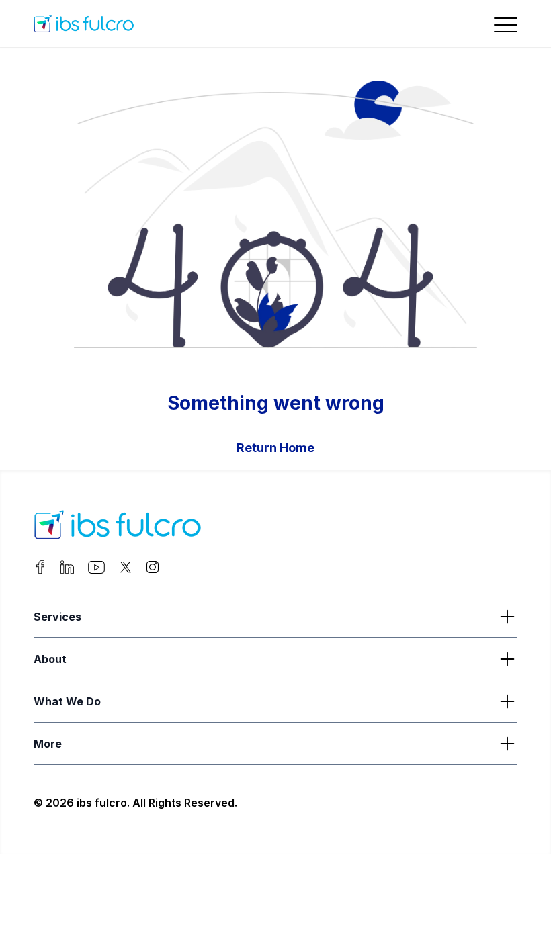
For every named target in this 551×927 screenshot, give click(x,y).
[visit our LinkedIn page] (67, 569)
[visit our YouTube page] (96, 569)
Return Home (275, 448)
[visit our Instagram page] (152, 569)
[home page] (118, 23)
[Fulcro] (118, 527)
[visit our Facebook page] (40, 569)
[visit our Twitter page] (125, 569)
